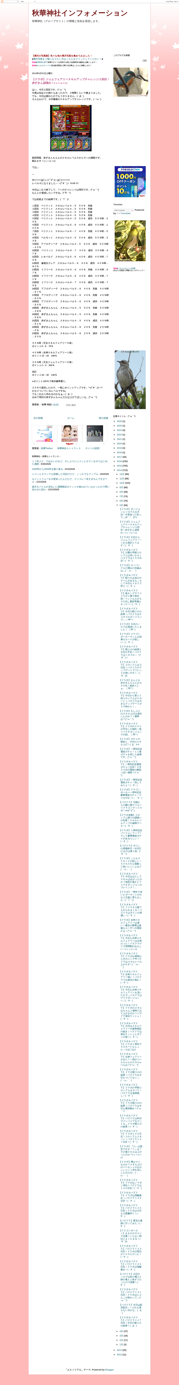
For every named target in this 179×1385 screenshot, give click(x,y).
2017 (119, 457)
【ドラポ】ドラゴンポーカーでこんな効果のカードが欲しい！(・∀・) (130, 638)
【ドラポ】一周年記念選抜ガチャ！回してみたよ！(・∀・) (130, 782)
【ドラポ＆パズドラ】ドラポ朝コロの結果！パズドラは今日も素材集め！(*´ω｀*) (130, 1106)
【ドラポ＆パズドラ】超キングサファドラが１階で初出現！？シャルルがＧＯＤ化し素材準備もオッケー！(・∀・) (130, 597)
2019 (119, 448)
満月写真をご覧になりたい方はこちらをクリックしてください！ (67, 59)
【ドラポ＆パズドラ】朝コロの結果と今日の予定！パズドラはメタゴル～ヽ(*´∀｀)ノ (130, 652)
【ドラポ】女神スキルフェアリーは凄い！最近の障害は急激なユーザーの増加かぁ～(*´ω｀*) (130, 925)
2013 (119, 1350)
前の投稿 (103, 418)
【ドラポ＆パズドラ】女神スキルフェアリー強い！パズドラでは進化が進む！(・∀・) (130, 977)
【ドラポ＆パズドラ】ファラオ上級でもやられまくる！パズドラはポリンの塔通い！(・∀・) (130, 910)
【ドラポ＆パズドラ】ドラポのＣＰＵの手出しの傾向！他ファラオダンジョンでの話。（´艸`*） (130, 729)
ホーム (70, 418)
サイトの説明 (92, 448)
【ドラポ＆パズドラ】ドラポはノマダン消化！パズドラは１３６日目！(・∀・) (130, 1184)
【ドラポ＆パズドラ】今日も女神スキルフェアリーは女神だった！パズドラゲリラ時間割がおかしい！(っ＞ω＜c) (130, 942)
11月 (122, 478)
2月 (122, 1340)
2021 (119, 439)
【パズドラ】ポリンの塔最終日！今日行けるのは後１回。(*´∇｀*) (130, 849)
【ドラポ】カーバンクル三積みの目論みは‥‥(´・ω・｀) (130, 568)
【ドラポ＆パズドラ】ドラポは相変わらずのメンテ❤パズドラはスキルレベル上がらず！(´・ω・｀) (130, 960)
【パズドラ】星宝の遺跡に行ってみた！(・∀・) (130, 1223)
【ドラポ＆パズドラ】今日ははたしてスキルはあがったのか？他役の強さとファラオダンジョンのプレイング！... (130, 880)
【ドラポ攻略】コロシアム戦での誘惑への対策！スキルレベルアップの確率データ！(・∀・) (130, 820)
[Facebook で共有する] (73, 405)
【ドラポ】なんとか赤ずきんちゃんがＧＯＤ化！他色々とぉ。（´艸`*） (130, 684)
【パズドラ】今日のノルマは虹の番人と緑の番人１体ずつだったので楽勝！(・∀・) (130, 1279)
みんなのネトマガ (44, 65)
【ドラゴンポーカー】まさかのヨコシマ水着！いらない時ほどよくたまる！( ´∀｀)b (131, 1236)
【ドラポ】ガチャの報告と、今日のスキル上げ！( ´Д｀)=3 (130, 742)
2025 (119, 425)
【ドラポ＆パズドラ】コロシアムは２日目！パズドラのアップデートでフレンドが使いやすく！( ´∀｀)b (130, 669)
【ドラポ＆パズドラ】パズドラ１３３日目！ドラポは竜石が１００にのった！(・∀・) (130, 1251)
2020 (119, 443)
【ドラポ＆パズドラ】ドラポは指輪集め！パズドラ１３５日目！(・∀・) (130, 1196)
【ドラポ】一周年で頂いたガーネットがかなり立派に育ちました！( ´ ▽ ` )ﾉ (130, 896)
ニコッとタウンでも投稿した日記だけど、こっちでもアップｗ (65, 474)
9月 (122, 487)
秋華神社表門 (42, 62)
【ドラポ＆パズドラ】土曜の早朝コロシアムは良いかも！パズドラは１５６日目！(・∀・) (130, 555)
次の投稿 (38, 418)
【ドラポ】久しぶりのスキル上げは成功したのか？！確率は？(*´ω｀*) (130, 715)
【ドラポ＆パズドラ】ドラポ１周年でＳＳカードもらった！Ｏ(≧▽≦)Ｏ (130, 1045)
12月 (122, 474)
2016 (119, 461)
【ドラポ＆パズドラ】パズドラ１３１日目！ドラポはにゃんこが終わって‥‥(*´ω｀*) (130, 1295)
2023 (119, 434)
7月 (122, 496)
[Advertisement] (89, 37)
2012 (119, 1354)
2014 (119, 470)
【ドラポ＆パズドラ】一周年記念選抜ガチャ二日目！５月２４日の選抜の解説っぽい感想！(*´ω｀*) (130, 768)
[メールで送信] (67, 405)
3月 (122, 1335)
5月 (122, 505)
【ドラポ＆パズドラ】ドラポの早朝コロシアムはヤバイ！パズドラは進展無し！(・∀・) (130, 1090)
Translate (126, 213)
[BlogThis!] (69, 405)
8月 (122, 492)
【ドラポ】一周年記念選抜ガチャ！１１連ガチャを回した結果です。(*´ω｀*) (130, 753)
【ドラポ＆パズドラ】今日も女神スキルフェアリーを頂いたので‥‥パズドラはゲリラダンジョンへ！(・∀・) (130, 994)
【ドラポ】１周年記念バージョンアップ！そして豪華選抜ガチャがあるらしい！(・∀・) (130, 836)
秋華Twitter (47, 448)
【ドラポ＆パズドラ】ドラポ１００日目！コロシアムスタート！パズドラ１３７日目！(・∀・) (130, 1136)
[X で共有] (71, 405)
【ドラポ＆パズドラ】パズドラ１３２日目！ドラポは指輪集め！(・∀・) (130, 1265)
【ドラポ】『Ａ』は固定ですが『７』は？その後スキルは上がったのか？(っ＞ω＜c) (130, 1152)
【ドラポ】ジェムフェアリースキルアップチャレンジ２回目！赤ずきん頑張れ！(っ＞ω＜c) (130, 527)
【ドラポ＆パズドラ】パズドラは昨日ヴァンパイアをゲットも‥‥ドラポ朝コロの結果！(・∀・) (130, 1121)
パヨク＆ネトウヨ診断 (126, 268)
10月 (122, 483)
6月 (122, 500)
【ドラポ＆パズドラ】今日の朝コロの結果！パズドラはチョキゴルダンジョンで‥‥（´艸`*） (130, 614)
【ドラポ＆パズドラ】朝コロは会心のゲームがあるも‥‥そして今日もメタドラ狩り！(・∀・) (130, 580)
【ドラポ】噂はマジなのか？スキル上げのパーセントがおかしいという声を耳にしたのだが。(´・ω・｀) (130, 1169)
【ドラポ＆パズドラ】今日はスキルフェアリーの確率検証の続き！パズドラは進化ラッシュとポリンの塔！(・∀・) (130, 1030)
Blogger (109, 1369)
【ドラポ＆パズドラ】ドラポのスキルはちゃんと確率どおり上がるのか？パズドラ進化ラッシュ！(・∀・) (130, 1012)
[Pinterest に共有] (75, 405)
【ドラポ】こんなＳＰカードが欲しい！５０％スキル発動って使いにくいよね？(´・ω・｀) (130, 864)
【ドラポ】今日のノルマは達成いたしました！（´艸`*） (130, 627)
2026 (119, 421)
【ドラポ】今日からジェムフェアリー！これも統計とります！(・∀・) (130, 541)
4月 (122, 1331)
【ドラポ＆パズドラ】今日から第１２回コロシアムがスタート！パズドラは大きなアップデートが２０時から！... (130, 700)
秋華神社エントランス (69, 448)
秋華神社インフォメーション (80, 13)
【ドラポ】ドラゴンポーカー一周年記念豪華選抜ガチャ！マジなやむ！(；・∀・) (130, 793)
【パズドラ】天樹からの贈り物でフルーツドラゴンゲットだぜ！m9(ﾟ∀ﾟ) (130, 806)
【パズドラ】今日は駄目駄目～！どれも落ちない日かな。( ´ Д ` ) (130, 1308)
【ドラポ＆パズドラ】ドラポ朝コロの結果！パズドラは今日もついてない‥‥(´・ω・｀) (130, 1075)
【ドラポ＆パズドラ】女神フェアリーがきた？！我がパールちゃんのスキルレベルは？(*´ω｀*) (130, 1059)
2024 (119, 430)
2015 (119, 465)
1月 (122, 1344)
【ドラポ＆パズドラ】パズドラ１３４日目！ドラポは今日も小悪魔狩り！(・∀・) (130, 1211)
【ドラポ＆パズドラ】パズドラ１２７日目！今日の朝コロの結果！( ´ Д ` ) (130, 1321)
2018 (119, 452)
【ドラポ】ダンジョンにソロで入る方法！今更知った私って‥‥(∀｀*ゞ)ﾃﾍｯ (130, 513)
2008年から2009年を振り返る (47, 469)
